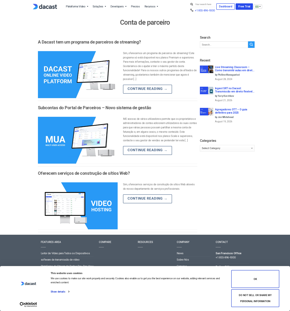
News (180, 253)
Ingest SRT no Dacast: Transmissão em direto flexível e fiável (233, 90)
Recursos (149, 6)
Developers (117, 6)
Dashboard (225, 6)
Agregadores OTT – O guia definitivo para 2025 (231, 111)
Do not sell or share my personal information (255, 298)
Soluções (98, 6)
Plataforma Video (75, 6)
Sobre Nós (183, 259)
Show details (58, 291)
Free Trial (244, 6)
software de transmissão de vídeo (60, 259)
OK (255, 279)
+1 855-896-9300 (205, 10)
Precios (135, 6)
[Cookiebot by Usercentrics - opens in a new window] (28, 304)
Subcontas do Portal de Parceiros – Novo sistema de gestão (94, 107)
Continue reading (147, 89)
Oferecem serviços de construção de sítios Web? (84, 173)
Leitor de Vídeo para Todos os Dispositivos (65, 253)
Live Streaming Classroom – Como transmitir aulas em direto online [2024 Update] (234, 69)
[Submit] (192, 4)
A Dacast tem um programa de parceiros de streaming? (89, 42)
